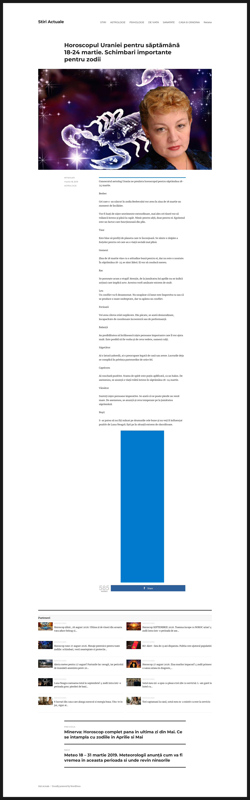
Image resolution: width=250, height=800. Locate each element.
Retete (208, 22)
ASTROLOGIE (117, 22)
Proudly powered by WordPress (66, 786)
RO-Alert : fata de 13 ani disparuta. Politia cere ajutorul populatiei (177, 646)
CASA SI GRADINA (189, 22)
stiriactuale (69, 177)
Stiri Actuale (51, 21)
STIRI (103, 22)
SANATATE (169, 22)
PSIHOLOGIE (136, 22)
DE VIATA (153, 22)
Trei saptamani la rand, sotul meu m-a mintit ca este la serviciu (176, 701)
